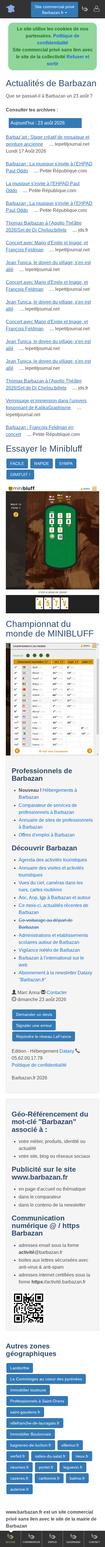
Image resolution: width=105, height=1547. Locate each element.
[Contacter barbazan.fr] (96, 8)
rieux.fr (82, 1456)
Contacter (57, 992)
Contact (94, 1542)
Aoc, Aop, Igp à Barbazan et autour (54, 897)
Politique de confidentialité (39, 1065)
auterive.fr (19, 1489)
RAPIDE (41, 463)
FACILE (17, 463)
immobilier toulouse (28, 1390)
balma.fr (77, 1478)
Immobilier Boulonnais (30, 1434)
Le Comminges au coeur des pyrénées (46, 1379)
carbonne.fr (49, 1478)
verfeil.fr (17, 1456)
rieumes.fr (19, 1467)
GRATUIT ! (20, 474)
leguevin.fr (73, 1467)
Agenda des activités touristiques (53, 859)
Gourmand (73, 1542)
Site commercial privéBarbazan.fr (54, 9)
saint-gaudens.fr (25, 1412)
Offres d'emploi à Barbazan (47, 834)
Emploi (52, 1542)
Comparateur (31, 1542)
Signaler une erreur (34, 1025)
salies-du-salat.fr (50, 1456)
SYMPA (66, 463)
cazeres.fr (19, 1478)
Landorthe (19, 1368)
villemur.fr (70, 1445)
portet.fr (46, 1467)
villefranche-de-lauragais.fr (35, 1423)
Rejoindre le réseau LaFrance (43, 1036)
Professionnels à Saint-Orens (37, 1401)
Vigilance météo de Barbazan (49, 950)
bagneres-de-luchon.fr (30, 1445)
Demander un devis (34, 1014)
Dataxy (67, 1051)
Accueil (10, 1542)
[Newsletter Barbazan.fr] (84, 8)
